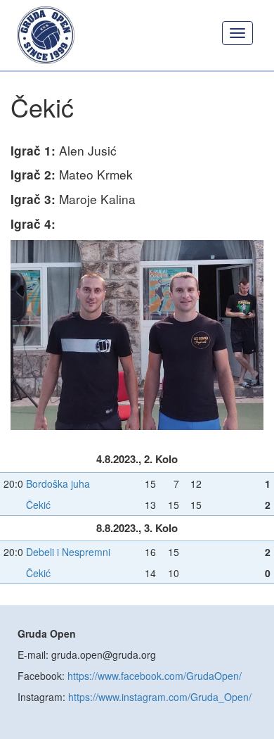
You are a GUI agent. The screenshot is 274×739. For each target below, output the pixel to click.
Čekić (38, 505)
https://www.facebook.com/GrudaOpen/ (154, 676)
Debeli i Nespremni (68, 552)
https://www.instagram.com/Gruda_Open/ (160, 697)
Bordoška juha (58, 483)
